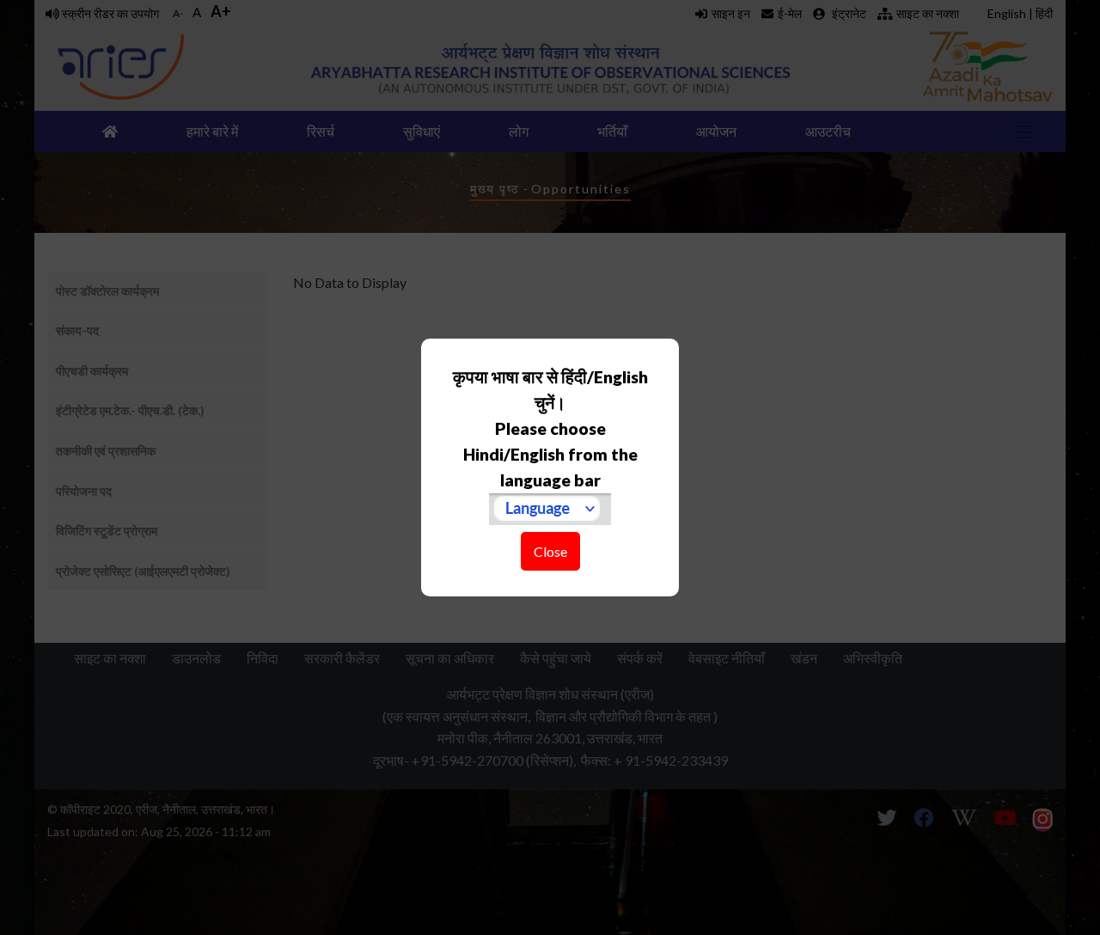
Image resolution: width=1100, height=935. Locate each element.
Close (550, 551)
